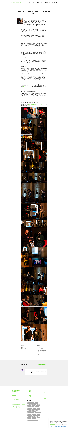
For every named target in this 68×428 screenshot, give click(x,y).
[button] (66, 418)
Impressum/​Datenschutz (57, 426)
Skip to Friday (35, 415)
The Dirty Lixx (29, 417)
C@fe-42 (44, 348)
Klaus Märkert (38, 409)
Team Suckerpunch (35, 416)
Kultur (29, 392)
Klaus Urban (44, 350)
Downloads (33, 2)
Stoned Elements (30, 416)
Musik (30, 395)
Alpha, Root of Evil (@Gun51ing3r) (16, 404)
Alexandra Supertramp (40, 348)
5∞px (44, 390)
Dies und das (29, 390)
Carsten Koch (29, 404)
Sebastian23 (39, 351)
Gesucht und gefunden (15, 391)
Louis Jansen (29, 411)
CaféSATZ (37, 403)
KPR (28, 410)
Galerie (29, 2)
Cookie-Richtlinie (52, 426)
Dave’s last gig (14, 392)
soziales (39, 415)
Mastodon (45, 392)
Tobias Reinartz (34, 417)
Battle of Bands (29, 403)
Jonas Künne (29, 409)
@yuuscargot (13, 407)
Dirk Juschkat (29, 405)
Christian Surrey (34, 404)
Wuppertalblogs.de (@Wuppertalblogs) (17, 399)
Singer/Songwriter (30, 415)
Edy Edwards (25, 86)
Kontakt (38, 2)
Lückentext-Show (34, 411)
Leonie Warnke (35, 410)
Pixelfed (45, 391)
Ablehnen (57, 424)
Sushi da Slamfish (43, 351)
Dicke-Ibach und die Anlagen (16, 390)
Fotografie (29, 391)
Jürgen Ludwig (41, 350)
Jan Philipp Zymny (41, 349)
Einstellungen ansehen (64, 424)
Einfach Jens (37, 405)
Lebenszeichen (14, 395)
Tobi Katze (38, 417)
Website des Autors (25, 348)
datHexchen (45, 398)
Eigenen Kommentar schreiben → (42, 364)
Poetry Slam (39, 347)
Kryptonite (31, 410)
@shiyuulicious (14, 406)
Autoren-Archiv (24, 348)
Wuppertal (29, 397)
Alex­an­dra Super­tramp (35, 42)
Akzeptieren (52, 424)
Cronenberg (38, 404)
